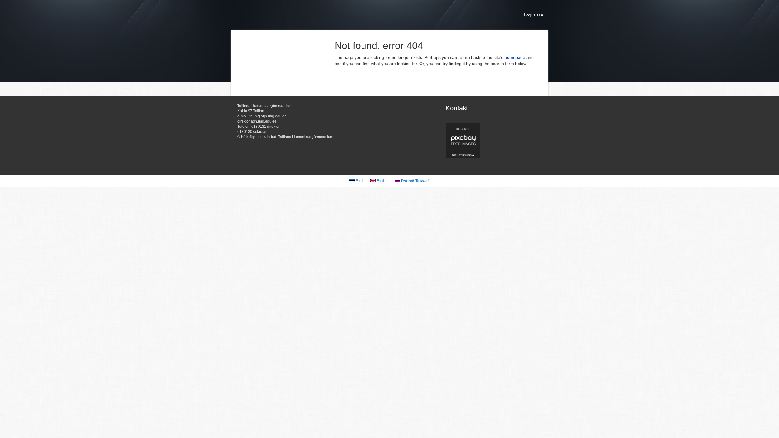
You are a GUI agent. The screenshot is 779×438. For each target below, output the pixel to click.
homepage (515, 57)
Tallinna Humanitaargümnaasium (292, 15)
